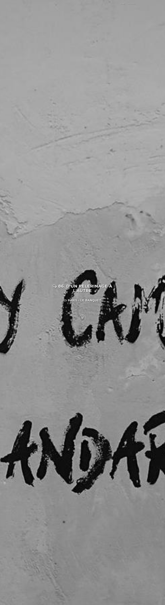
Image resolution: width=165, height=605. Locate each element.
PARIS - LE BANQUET (84, 300)
